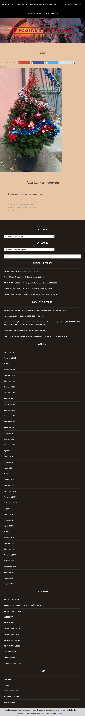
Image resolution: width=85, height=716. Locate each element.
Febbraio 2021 (9, 480)
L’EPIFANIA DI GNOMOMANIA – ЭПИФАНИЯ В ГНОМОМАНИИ (43, 336)
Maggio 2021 (8, 462)
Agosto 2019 (9, 572)
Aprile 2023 (8, 398)
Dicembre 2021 (9, 445)
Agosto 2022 (9, 427)
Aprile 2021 (8, 468)
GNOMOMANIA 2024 (12, 640)
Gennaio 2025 (9, 375)
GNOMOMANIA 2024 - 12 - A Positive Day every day (23, 310)
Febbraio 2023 (9, 404)
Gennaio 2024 (9, 387)
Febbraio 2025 (9, 370)
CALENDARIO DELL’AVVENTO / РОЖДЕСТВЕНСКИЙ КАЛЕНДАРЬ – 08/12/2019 (22, 208)
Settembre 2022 (10, 422)
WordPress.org (9, 702)
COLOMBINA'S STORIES (13, 611)
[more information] (74, 63)
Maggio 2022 (9, 433)
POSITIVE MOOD (52, 13)
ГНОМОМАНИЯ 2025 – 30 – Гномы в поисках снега (24, 289)
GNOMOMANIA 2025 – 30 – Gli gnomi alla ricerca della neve (26, 283)
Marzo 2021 (8, 474)
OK (60, 713)
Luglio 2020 (8, 509)
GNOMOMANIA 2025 (12, 646)
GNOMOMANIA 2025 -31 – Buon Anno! (18, 271)
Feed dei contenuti (11, 691)
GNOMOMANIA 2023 (12, 634)
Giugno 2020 (9, 514)
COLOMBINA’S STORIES (69, 4)
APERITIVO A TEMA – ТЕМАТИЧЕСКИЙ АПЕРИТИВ (37, 4)
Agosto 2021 (8, 451)
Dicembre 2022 (9, 416)
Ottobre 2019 (9, 561)
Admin (4, 67)
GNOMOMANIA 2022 (12, 629)
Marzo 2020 (8, 532)
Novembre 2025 (10, 358)
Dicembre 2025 (9, 352)
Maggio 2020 (9, 520)
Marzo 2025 (8, 364)
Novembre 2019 (10, 555)
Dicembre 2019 (9, 549)
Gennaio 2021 (9, 485)
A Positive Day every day (42, 30)
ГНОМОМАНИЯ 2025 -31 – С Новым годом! (20, 277)
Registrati (7, 679)
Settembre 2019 (10, 566)
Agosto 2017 (8, 578)
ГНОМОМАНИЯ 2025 (12, 663)
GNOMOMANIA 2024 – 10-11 (55, 310)
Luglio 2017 (8, 584)
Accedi (6, 685)
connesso (20, 194)
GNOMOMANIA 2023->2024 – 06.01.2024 (30, 316)
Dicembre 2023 (10, 393)
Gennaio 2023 (9, 410)
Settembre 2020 (10, 503)
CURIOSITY (8, 617)
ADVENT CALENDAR (34, 13)
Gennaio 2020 (9, 543)
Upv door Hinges (10, 336)
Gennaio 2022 (9, 439)
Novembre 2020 (10, 497)
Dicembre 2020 (10, 491)
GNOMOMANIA (7, 4)
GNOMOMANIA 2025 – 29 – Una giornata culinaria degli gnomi (27, 294)
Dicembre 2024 (10, 381)
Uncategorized (9, 658)
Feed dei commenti (11, 696)
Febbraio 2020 (9, 538)
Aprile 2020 (8, 526)
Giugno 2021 (8, 456)
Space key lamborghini (12, 322)
